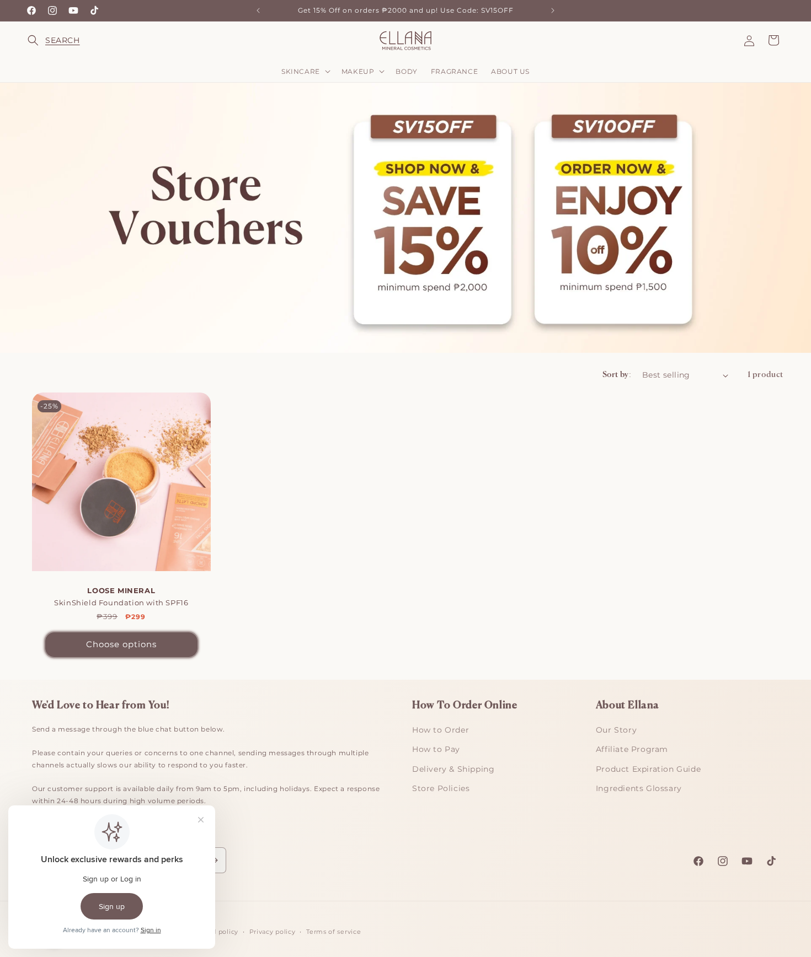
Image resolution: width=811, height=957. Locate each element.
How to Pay (436, 749)
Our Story (616, 730)
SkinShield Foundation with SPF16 (121, 596)
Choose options (121, 644)
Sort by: (616, 375)
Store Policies (440, 788)
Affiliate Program (632, 749)
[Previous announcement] (258, 10)
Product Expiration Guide (648, 769)
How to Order (440, 730)
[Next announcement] (553, 10)
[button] (40, 40)
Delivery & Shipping (453, 769)
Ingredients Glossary (639, 788)
